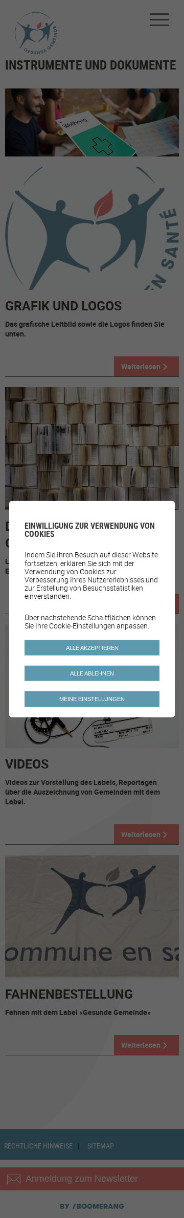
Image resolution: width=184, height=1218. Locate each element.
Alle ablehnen (92, 673)
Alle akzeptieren (92, 648)
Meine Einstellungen (92, 699)
